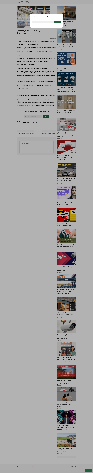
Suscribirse (57, 22)
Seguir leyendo (46, 25)
